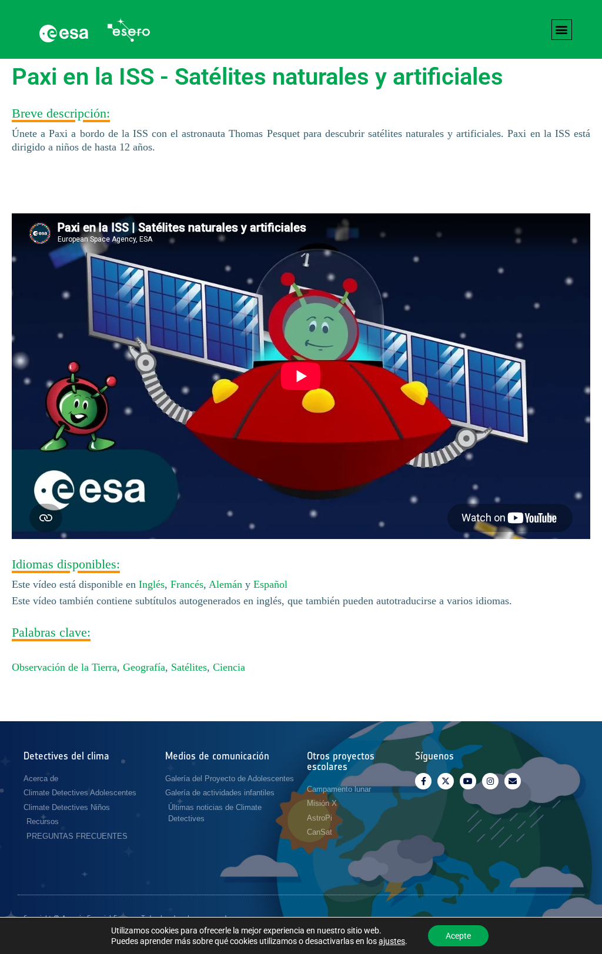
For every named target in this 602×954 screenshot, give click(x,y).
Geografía (144, 667)
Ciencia (229, 667)
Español (270, 584)
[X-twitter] (445, 781)
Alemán (225, 584)
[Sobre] (512, 781)
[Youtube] (468, 781)
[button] (561, 29)
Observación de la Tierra (64, 667)
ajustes (392, 941)
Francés (186, 584)
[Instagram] (490, 781)
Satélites (189, 667)
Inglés (152, 584)
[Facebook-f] (423, 781)
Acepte (458, 935)
